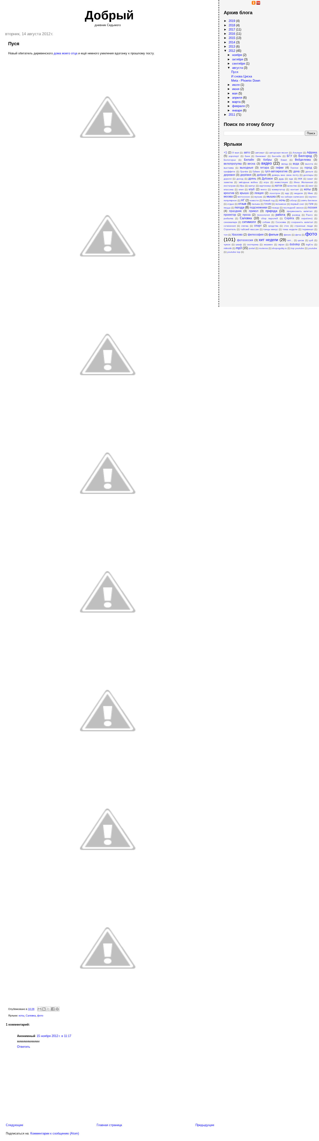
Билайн (249, 159)
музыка (258, 196)
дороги (228, 178)
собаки (266, 222)
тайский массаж (250, 229)
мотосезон (244, 196)
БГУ (289, 155)
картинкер (265, 185)
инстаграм (230, 185)
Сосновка (281, 222)
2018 (232, 25)
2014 (232, 42)
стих (286, 226)
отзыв (242, 203)
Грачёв (244, 171)
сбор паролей (269, 218)
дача (296, 171)
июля (236, 85)
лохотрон (274, 193)
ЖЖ (300, 178)
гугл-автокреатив (276, 171)
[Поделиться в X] (48, 1009)
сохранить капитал (302, 222)
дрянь (252, 178)
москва (228, 196)
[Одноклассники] (253, 3)
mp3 (239, 248)
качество (292, 185)
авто (247, 152)
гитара (264, 167)
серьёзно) (306, 218)
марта (236, 102)
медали (298, 193)
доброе (262, 174)
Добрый (109, 15)
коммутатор (278, 189)
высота (309, 164)
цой (311, 240)
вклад (284, 164)
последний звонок (293, 207)
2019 (232, 21)
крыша (244, 192)
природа (271, 211)
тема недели (290, 229)
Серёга (289, 218)
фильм (273, 234)
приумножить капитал (299, 211)
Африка (312, 152)
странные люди (303, 226)
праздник (235, 210)
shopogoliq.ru (279, 248)
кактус (251, 185)
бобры (267, 159)
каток (278, 185)
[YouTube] (230, 3)
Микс (310, 193)
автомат (260, 152)
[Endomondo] (277, 3)
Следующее (14, 1125)
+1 (225, 152)
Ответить (23, 1046)
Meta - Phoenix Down (245, 80)
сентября (239, 63)
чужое (227, 244)
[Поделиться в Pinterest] (57, 1009)
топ (225, 234)
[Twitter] (263, 3)
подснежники (258, 207)
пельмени (280, 204)
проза (247, 214)
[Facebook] (244, 3)
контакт (295, 189)
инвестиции (281, 182)
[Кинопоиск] (239, 3)
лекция (259, 192)
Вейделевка (303, 159)
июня (236, 89)
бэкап (284, 160)
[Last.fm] (258, 3)
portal (252, 248)
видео (266, 163)
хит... (290, 240)
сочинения (230, 226)
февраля (239, 106)
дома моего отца (65, 53)
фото (40, 1015)
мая (235, 93)
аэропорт (234, 156)
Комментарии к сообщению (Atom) (54, 1133)
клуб (252, 189)
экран (281, 244)
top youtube (297, 248)
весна (251, 163)
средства (273, 226)
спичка (244, 226)
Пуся (234, 72)
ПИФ (311, 204)
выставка (229, 167)
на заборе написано (292, 196)
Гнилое (294, 167)
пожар (275, 207)
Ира (242, 185)
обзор (293, 200)
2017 (232, 29)
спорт (258, 225)
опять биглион (309, 200)
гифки (280, 167)
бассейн (276, 156)
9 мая (235, 152)
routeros (263, 248)
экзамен (268, 244)
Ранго (309, 215)
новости (254, 200)
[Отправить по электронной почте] (39, 1009)
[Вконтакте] (249, 3)
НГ (243, 200)
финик (287, 234)
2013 (232, 46)
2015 (232, 38)
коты (21, 1015)
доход (240, 178)
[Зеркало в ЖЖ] (225, 3)
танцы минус (270, 229)
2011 (232, 114)
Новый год (269, 200)
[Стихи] (272, 3)
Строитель (230, 229)
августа (238, 67)
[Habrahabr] (235, 3)
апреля (237, 97)
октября (238, 59)
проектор (230, 214)
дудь (281, 178)
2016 (232, 33)
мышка (271, 196)
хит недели (268, 240)
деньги (309, 171)
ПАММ (267, 204)
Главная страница (109, 1125)
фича (298, 234)
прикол (253, 210)
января (237, 110)
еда (291, 178)
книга (264, 189)
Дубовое (267, 178)
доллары (308, 175)
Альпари (297, 152)
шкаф (239, 244)
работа (280, 214)
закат (310, 178)
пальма (256, 204)
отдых (230, 204)
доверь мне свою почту (285, 175)
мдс (287, 193)
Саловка (31, 1015)
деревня (229, 174)
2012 (232, 50)
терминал (307, 229)
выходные (246, 167)
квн (303, 185)
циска (301, 240)
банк (247, 156)
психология (263, 215)
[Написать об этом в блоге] (44, 1009)
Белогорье (230, 160)
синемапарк (230, 222)
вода (296, 163)
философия (256, 234)
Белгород (305, 156)
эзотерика (253, 244)
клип (241, 189)
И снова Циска (241, 76)
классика (229, 189)
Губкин (256, 171)
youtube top (233, 252)
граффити (229, 171)
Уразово (237, 234)
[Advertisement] (247, 277)
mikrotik (228, 248)
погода (239, 207)
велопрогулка (233, 163)
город (308, 167)
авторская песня (278, 152)
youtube (312, 248)
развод (296, 215)
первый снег (297, 204)
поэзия (312, 207)
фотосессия (245, 240)
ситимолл (249, 222)
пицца (227, 207)
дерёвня (246, 174)
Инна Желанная (303, 182)
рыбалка (228, 218)
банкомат (260, 156)
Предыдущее (204, 1125)
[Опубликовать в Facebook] (52, 1009)
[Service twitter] (267, 3)
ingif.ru (309, 244)
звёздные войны (248, 182)
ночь (282, 200)
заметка (228, 182)
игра (266, 182)
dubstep (295, 244)
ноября (237, 55)
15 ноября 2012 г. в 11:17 (54, 1036)
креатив (229, 192)
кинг (311, 185)
